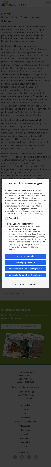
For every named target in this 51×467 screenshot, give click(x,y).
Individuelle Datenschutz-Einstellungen (25, 275)
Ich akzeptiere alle (25, 256)
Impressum (19, 284)
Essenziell (13, 218)
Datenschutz (31, 284)
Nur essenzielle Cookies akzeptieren (25, 268)
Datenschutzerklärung (32, 213)
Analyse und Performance (21, 223)
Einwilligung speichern (26, 262)
